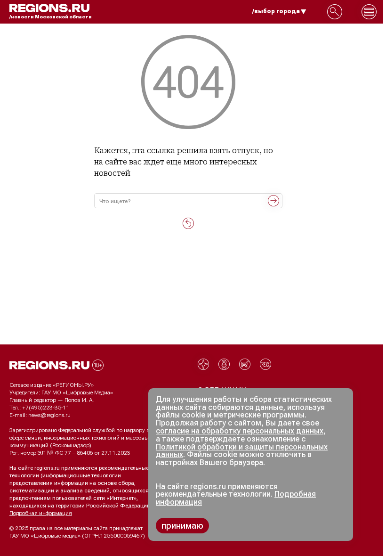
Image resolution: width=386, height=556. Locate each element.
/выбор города (276, 11)
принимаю (182, 526)
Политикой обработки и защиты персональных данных (242, 450)
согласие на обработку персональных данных (239, 430)
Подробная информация (40, 513)
